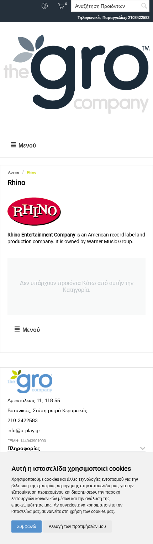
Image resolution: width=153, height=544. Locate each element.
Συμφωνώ (26, 526)
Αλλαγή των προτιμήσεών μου (77, 526)
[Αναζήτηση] (144, 6)
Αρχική (13, 172)
